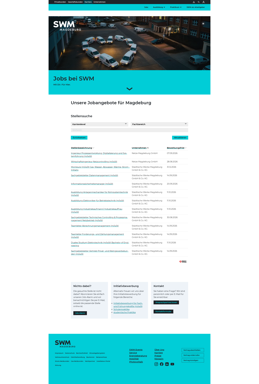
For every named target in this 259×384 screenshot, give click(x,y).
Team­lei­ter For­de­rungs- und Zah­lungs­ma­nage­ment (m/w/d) (97, 235)
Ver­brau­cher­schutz (62, 357)
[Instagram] (156, 364)
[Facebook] (161, 364)
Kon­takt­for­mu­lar (163, 311)
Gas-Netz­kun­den (77, 361)
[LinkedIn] (167, 364)
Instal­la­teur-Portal (103, 361)
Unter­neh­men (139, 148)
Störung (58, 365)
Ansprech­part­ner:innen (166, 302)
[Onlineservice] (204, 2)
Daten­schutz (70, 353)
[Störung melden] (194, 2)
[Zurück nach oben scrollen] (251, 381)
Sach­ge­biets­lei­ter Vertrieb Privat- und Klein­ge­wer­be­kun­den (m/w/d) (99, 252)
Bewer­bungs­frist (175, 148)
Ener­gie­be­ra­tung (138, 356)
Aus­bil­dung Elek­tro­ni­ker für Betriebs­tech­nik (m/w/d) (97, 200)
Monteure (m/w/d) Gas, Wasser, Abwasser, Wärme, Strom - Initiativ (100, 168)
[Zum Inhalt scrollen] (129, 89)
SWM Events (135, 349)
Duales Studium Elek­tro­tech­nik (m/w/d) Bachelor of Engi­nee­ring (100, 244)
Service (133, 353)
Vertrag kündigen (190, 360)
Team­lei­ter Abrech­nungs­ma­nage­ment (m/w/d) (95, 226)
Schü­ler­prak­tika (122, 309)
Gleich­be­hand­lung (78, 357)
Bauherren (90, 357)
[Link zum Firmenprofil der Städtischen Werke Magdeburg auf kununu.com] (236, 373)
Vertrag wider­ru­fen (191, 355)
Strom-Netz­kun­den (62, 361)
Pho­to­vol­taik (136, 362)
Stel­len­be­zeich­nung (81, 148)
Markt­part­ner (90, 361)
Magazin (158, 359)
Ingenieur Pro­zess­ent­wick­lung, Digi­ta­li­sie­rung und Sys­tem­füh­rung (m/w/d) (99, 154)
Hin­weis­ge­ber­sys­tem (97, 353)
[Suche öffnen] (199, 2)
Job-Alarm (80, 313)
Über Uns (159, 349)
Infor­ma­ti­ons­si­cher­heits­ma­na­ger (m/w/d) (92, 184)
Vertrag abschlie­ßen (191, 350)
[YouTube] (172, 364)
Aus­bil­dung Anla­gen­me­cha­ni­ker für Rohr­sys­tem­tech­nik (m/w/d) (99, 193)
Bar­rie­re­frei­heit (82, 353)
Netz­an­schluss (101, 357)
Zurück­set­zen (79, 138)
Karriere (158, 353)
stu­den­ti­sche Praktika (125, 312)
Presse (157, 356)
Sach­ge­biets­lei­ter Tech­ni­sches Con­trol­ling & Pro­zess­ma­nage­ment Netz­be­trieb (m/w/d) (99, 219)
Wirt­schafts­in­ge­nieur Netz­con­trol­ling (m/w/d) (94, 161)
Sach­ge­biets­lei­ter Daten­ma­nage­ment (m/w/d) (94, 175)
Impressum (59, 353)
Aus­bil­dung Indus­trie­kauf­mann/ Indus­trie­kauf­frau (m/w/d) (96, 210)
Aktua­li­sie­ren (180, 138)
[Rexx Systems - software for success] (182, 261)
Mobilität (134, 359)
